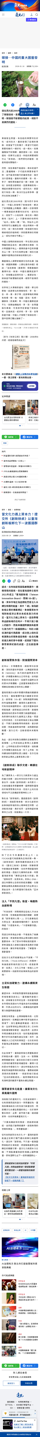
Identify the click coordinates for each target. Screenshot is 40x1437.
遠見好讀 (5, 66)
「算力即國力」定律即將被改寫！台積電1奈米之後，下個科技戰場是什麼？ (28, 1325)
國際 (9, 53)
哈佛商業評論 (23, 1401)
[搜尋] (36, 14)
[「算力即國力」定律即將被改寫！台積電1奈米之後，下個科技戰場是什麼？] (9, 1324)
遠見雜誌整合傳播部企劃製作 (12, 532)
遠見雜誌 (11, 1401)
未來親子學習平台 (23, 1404)
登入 (22, 113)
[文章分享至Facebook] (13, 104)
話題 (20, 1307)
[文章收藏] (27, 105)
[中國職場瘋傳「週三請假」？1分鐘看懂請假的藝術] (9, 1351)
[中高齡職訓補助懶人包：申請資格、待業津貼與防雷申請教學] (9, 1311)
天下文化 (9, 1404)
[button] (20, 425)
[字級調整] (34, 104)
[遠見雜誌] (20, 14)
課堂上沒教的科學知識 (26, 373)
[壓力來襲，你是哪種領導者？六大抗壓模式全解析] (9, 1338)
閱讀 (4, 443)
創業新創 (17, 509)
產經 (9, 509)
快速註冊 (28, 1383)
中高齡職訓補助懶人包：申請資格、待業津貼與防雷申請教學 (28, 1311)
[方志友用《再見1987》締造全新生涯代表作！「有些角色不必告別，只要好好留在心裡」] (9, 1298)
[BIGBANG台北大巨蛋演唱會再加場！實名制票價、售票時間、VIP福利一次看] (9, 1284)
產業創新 (6, 1230)
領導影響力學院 (23, 1407)
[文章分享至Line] (5, 104)
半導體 (33, 1230)
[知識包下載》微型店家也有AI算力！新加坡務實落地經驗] (8, 1424)
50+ (11, 1407)
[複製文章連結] (20, 104)
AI (25, 1230)
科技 (20, 1321)
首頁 (3, 53)
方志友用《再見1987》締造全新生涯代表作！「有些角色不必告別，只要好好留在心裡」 (28, 1298)
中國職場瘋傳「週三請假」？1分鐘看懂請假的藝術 (27, 1351)
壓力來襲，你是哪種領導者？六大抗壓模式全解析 (28, 1338)
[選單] (3, 14)
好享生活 (21, 1281)
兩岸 (15, 53)
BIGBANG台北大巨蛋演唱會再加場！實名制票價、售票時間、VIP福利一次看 (27, 1285)
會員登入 (11, 1383)
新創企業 (17, 1230)
